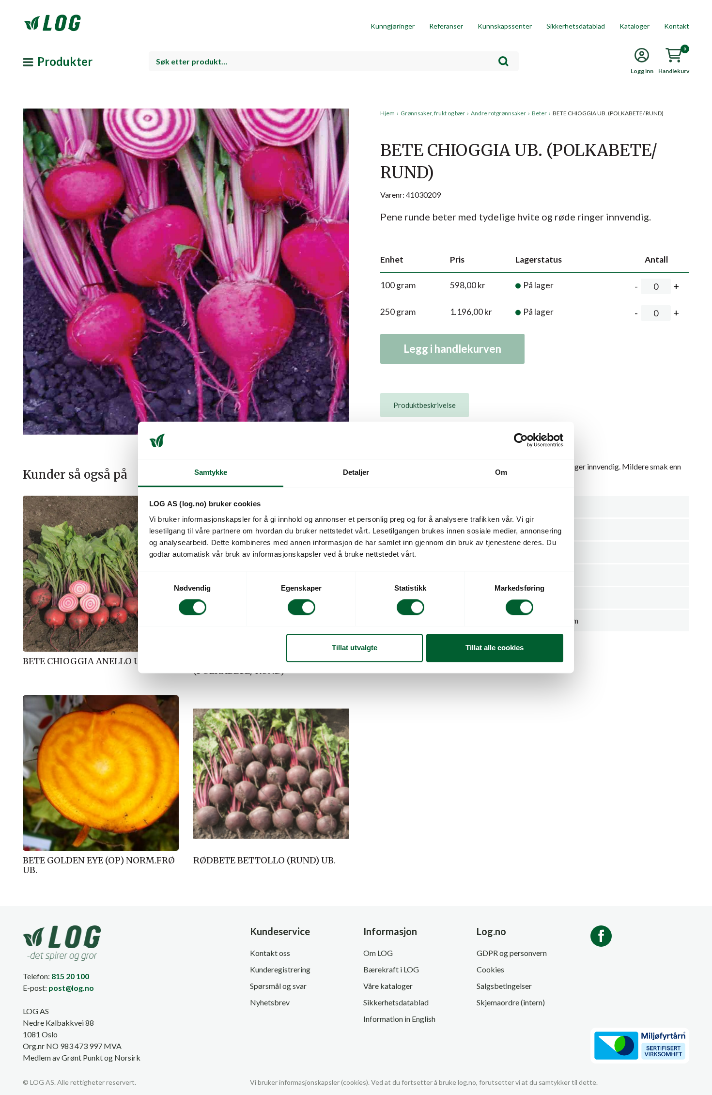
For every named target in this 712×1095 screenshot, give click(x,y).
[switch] (301, 607)
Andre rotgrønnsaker (498, 113)
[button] (186, 198)
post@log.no (71, 987)
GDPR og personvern (512, 952)
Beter (539, 113)
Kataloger (634, 26)
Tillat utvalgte (354, 647)
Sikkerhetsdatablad (575, 26)
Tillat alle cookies (494, 647)
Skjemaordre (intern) (511, 1002)
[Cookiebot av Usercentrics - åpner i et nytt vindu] (521, 440)
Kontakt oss (270, 952)
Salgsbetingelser (504, 985)
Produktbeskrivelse (424, 405)
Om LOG (378, 952)
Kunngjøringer (393, 26)
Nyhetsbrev (270, 1002)
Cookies (490, 969)
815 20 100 (70, 976)
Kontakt (676, 26)
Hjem (387, 113)
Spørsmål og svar (278, 985)
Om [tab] (501, 472)
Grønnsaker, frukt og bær (433, 113)
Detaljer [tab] (356, 472)
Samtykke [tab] (211, 472)
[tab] (424, 405)
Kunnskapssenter (505, 26)
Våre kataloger (388, 985)
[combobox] (334, 61)
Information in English (399, 1018)
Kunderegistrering (280, 969)
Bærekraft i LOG (391, 969)
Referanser (446, 26)
